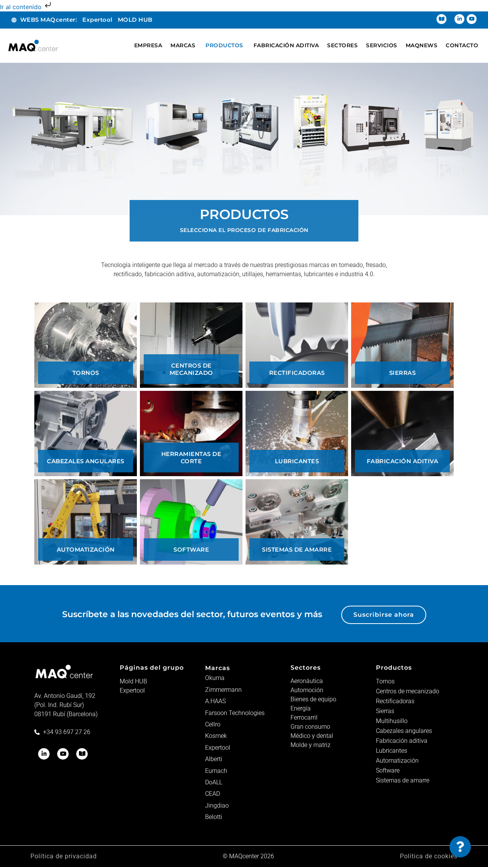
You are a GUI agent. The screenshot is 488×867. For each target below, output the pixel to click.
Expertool (132, 690)
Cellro (212, 724)
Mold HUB (133, 681)
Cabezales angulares (404, 730)
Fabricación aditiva (401, 740)
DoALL (213, 782)
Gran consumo (310, 726)
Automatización (397, 760)
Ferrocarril (304, 717)
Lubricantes (391, 750)
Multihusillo (392, 721)
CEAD (212, 793)
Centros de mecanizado (407, 691)
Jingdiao (217, 805)
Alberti (213, 759)
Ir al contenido (21, 7)
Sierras (385, 711)
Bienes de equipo (313, 699)
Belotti (213, 817)
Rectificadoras (395, 701)
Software (388, 770)
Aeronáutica (307, 681)
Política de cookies (429, 856)
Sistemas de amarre (402, 780)
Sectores (306, 667)
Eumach (216, 770)
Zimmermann (223, 689)
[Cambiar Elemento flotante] (460, 846)
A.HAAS (215, 701)
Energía (301, 708)
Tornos (385, 681)
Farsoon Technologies (235, 713)
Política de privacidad (63, 856)
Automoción (307, 690)
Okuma (215, 677)
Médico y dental (312, 735)
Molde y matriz (311, 745)
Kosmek (216, 735)
